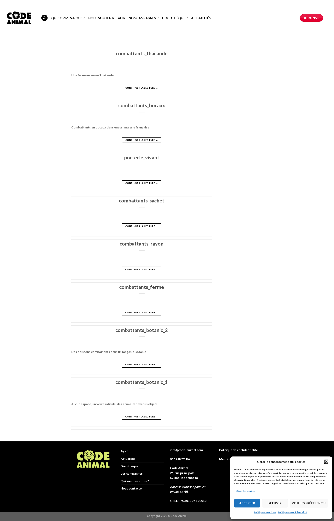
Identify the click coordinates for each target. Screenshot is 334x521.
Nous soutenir (101, 18)
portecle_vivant (141, 157)
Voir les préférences (309, 503)
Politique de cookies (265, 512)
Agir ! (124, 451)
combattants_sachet (141, 200)
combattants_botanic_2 (141, 330)
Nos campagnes (142, 18)
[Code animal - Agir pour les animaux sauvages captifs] (19, 18)
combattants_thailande (142, 53)
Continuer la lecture (141, 87)
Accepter (247, 503)
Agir (121, 18)
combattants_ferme (141, 287)
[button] (326, 462)
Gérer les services (245, 491)
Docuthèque (173, 18)
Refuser (274, 503)
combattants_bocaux (141, 105)
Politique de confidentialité (292, 512)
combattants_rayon (142, 243)
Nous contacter (132, 488)
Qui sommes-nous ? (68, 18)
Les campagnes (132, 473)
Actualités (201, 18)
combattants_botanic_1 (141, 382)
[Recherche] (44, 18)
